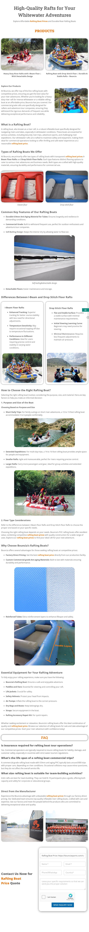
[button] (85, 310)
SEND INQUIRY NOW (62, 905)
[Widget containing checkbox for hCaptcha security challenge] (57, 897)
